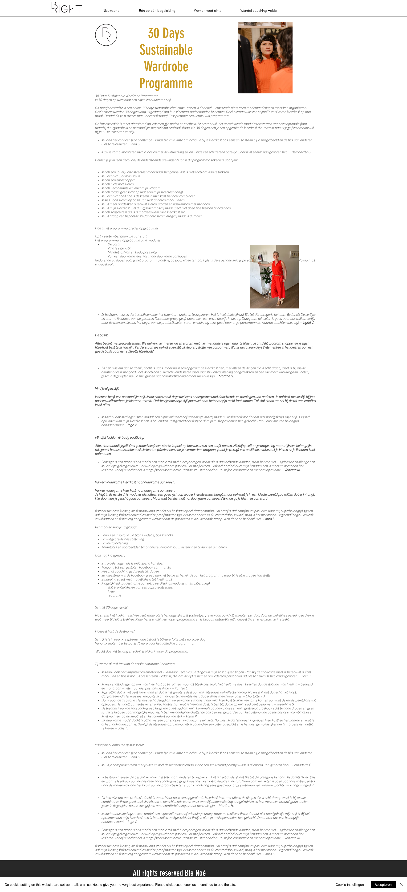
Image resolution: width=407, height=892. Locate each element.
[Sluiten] (401, 884)
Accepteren (383, 884)
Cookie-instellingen (350, 884)
